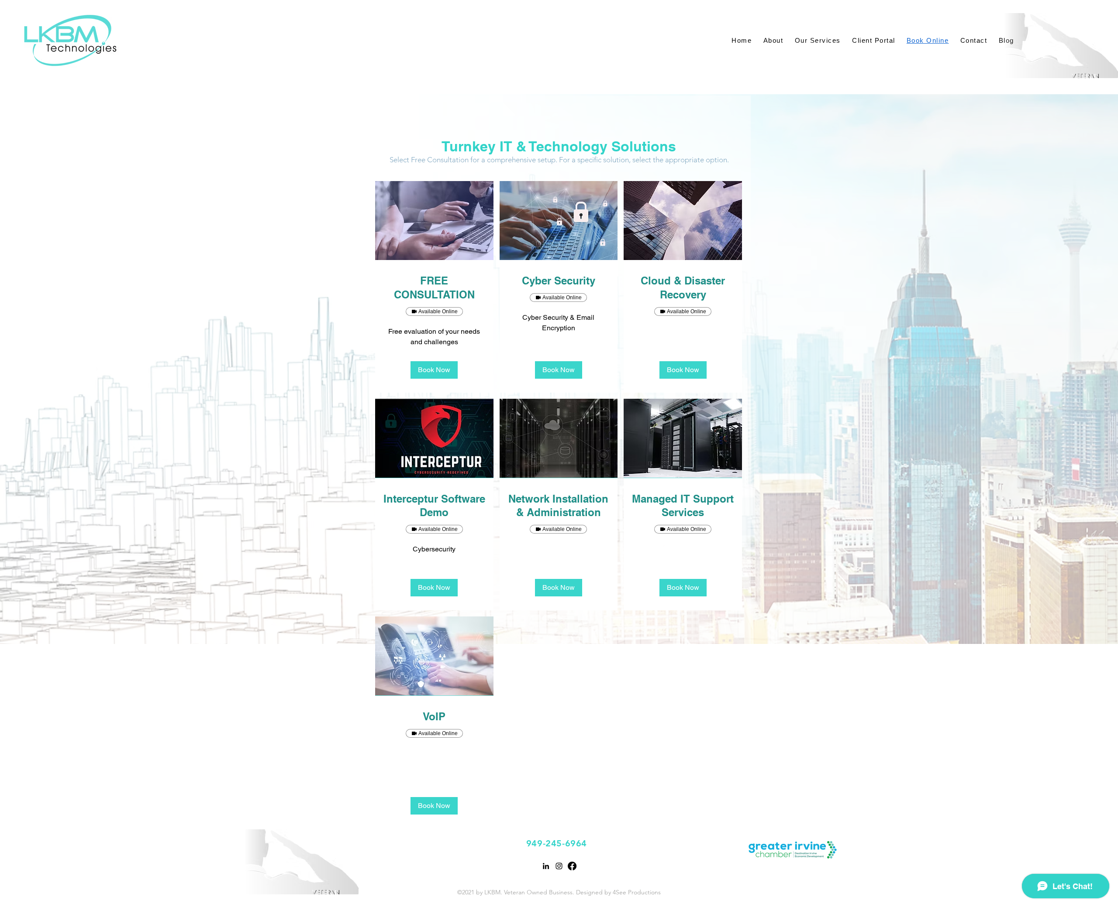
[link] (434, 288)
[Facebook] (572, 866)
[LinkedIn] (546, 866)
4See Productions (637, 892)
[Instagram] (559, 866)
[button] (434, 370)
